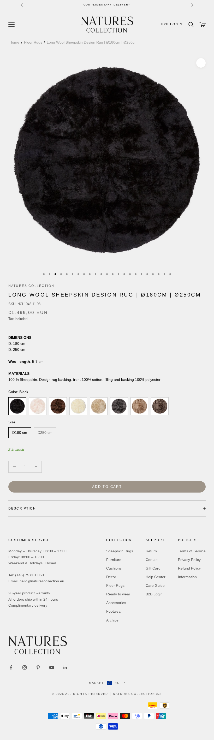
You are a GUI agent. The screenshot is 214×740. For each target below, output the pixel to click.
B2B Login (172, 24)
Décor (111, 577)
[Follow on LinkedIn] (65, 667)
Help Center (155, 577)
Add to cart (107, 487)
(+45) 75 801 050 (29, 575)
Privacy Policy (189, 560)
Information (187, 577)
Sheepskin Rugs (119, 551)
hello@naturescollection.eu (42, 581)
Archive (112, 620)
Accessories (116, 603)
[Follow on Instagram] (24, 667)
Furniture (113, 560)
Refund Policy (189, 568)
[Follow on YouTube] (51, 667)
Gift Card (153, 568)
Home (14, 42)
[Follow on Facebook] (11, 667)
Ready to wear (118, 594)
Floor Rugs (33, 42)
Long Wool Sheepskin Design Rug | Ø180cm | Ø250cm (92, 42)
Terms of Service (192, 551)
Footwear (114, 611)
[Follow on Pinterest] (38, 667)
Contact (152, 560)
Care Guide (155, 585)
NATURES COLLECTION (31, 286)
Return (151, 551)
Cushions (114, 568)
